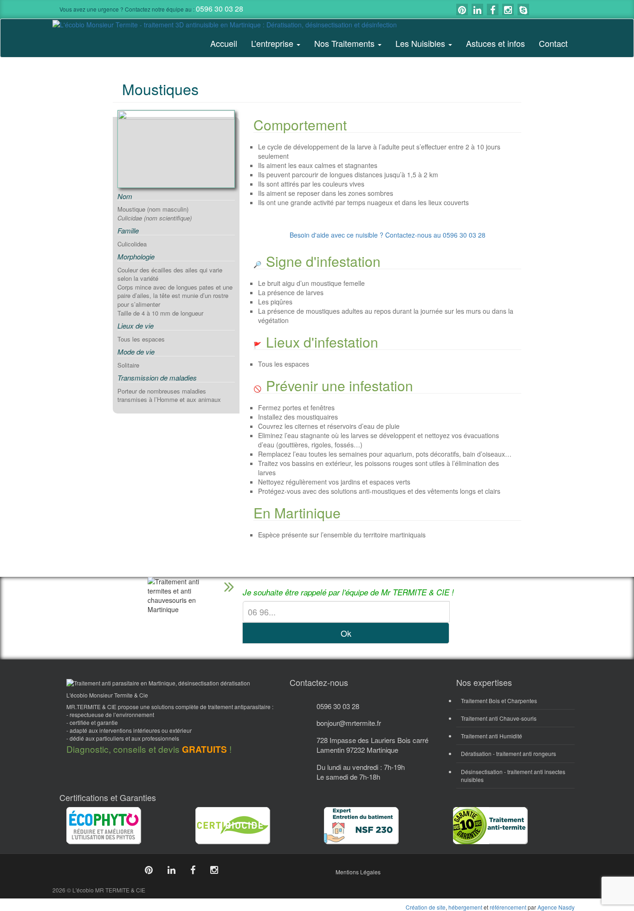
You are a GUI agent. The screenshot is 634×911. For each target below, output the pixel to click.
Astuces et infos (495, 43)
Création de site (426, 907)
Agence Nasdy (556, 907)
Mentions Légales (358, 872)
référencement (508, 907)
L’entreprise (273, 43)
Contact (553, 43)
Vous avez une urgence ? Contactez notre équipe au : (151, 9)
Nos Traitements (345, 43)
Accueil (223, 43)
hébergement (465, 907)
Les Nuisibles (421, 43)
